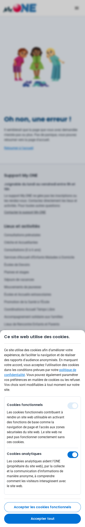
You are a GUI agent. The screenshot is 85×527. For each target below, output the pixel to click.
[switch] (72, 454)
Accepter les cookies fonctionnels (42, 507)
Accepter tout (42, 518)
